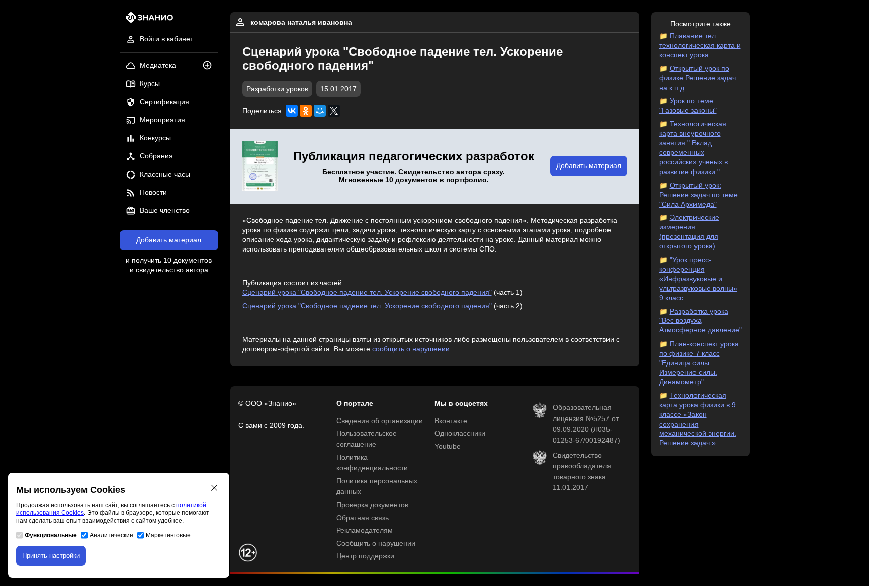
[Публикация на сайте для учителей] (260, 166)
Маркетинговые (168, 535)
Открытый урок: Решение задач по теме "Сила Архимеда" (698, 195)
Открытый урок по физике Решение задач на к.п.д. (697, 78)
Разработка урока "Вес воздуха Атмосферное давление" (700, 321)
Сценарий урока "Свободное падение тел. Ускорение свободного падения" (367, 292)
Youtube (447, 446)
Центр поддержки (365, 556)
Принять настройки (51, 555)
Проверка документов (372, 505)
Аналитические (111, 535)
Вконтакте (450, 421)
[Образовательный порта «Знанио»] (146, 20)
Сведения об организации (379, 421)
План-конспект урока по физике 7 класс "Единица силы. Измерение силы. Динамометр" (699, 363)
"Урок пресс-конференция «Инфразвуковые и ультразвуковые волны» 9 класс (698, 279)
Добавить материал (168, 240)
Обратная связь (362, 518)
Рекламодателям (364, 530)
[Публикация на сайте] (210, 66)
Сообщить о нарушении (375, 543)
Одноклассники (459, 433)
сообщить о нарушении (411, 349)
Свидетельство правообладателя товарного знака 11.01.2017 (582, 472)
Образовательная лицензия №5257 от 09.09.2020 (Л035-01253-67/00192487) (586, 424)
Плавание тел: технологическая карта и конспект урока (700, 45)
